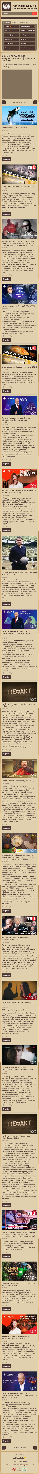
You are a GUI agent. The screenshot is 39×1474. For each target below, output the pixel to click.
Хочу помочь (18, 1458)
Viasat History (26, 48)
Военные (9, 39)
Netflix (24, 35)
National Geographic (28, 26)
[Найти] (34, 13)
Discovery (25, 43)
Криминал (9, 43)
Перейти (6, 159)
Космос (8, 48)
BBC (7, 31)
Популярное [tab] (24, 22)
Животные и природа (28, 31)
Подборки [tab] (6, 22)
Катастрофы (9, 35)
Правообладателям (19, 1461)
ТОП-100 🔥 (10, 26)
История (25, 39)
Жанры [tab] (14, 22)
